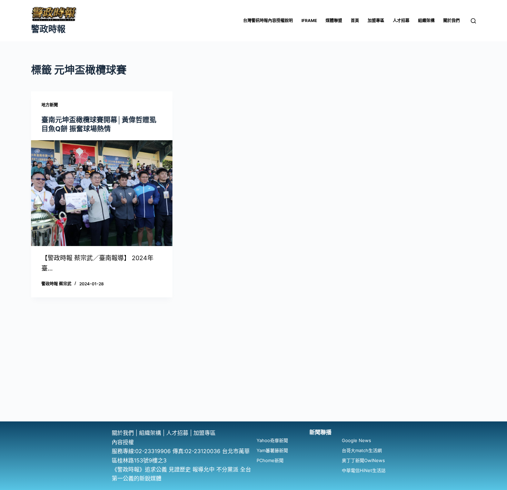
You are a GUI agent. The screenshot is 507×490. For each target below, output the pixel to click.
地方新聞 (49, 105)
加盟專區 (376, 20)
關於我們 (451, 20)
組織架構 (426, 20)
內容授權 (123, 442)
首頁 (355, 20)
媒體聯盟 (334, 20)
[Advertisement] (253, 369)
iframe (309, 20)
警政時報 (48, 29)
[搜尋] (473, 20)
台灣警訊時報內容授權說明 (268, 20)
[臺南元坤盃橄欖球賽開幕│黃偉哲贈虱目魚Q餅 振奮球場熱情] (101, 193)
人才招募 (401, 20)
